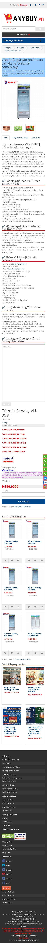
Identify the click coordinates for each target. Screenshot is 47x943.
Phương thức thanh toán (10, 771)
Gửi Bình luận (26, 507)
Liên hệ (4, 818)
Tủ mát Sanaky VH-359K (13, 51)
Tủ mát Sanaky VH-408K (11, 634)
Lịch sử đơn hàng (8, 803)
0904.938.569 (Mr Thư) (14, 434)
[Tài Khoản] (31, 5)
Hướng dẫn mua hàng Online (12, 778)
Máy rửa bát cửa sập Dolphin (11, 688)
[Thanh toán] (43, 5)
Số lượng (5, 491)
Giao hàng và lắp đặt (9, 774)
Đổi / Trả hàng (7, 822)
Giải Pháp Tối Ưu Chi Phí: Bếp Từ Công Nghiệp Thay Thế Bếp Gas (35, 731)
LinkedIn (8, 870)
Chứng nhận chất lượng (19, 138)
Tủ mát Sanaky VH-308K (11, 588)
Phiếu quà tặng (7, 845)
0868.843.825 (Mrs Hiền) (15, 443)
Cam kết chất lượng (8, 785)
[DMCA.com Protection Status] (8, 836)
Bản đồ (6, 888)
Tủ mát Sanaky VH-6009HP (34, 634)
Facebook (9, 861)
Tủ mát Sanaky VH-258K (34, 542)
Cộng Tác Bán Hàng (9, 849)
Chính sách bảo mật (9, 781)
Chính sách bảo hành (9, 792)
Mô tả (6, 138)
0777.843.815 (23, 938)
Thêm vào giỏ (23, 501)
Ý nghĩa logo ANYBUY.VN (10, 760)
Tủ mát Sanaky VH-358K (34, 588)
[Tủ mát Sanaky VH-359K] (23, 99)
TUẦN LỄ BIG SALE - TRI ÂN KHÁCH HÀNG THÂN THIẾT (10, 730)
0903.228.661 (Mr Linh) (14, 429)
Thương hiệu (6, 842)
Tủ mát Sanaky (34, 48)
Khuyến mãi (6, 853)
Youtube (8, 874)
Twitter (8, 866)
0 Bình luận (17, 507)
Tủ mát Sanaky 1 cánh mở (15, 269)
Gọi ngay (24, 5)
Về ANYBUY (6, 763)
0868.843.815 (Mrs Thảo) (15, 438)
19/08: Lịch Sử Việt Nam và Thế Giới (34, 689)
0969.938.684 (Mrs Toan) (15, 447)
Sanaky (4, 423)
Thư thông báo (7, 811)
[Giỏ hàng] (39, 5)
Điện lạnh (20, 48)
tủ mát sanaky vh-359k (22, 659)
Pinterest (9, 879)
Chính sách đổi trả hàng (10, 789)
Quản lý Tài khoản (8, 800)
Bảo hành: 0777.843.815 (13, 451)
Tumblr (8, 883)
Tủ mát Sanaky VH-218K (11, 542)
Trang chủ (8, 48)
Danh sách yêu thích (9, 807)
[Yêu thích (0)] (35, 5)
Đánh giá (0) (35, 138)
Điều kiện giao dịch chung (11, 767)
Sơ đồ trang (6, 825)
